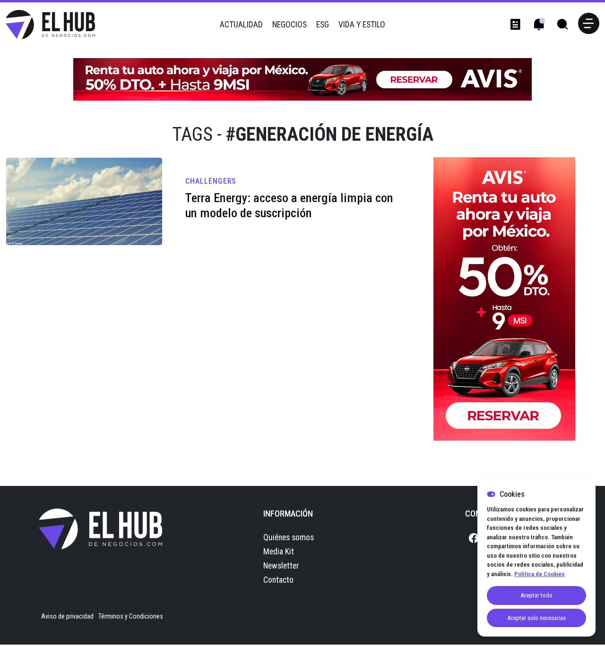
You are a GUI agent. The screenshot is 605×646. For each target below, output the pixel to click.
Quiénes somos (288, 537)
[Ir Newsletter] (515, 24)
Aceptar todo (536, 595)
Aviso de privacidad (67, 616)
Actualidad (241, 24)
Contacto (278, 580)
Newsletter (281, 565)
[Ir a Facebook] (473, 538)
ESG (322, 24)
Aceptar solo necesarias (536, 617)
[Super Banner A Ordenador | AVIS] (302, 79)
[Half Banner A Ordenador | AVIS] (504, 298)
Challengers (210, 181)
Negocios (289, 24)
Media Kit (278, 551)
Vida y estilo (361, 24)
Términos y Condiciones (130, 616)
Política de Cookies (539, 574)
